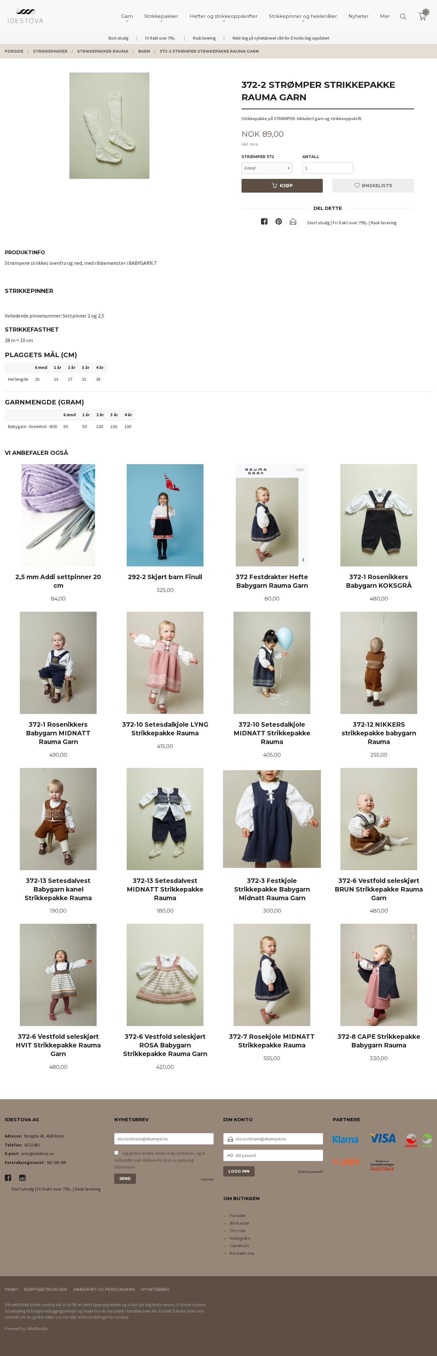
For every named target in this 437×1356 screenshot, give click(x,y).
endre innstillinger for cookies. (103, 1317)
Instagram (240, 1238)
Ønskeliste (376, 185)
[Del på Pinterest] (278, 222)
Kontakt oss (242, 1253)
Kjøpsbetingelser (45, 1289)
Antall (310, 156)
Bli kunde (239, 1223)
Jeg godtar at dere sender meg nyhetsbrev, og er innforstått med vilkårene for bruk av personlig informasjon (159, 1160)
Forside (237, 1215)
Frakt (11, 1289)
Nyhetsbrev (155, 1289)
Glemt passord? (310, 1171)
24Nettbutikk (37, 1328)
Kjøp (286, 185)
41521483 (31, 1145)
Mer (385, 16)
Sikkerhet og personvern (104, 1289)
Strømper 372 (258, 156)
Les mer (207, 1179)
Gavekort (239, 1245)
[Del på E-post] (293, 222)
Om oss (237, 1230)
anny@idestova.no (37, 1153)
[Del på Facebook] (264, 222)
